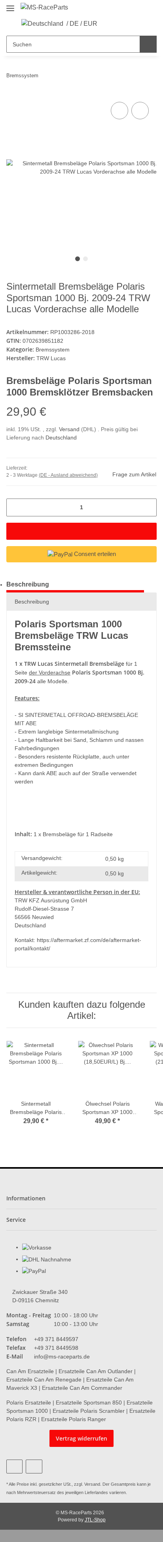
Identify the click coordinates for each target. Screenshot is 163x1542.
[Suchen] (148, 44)
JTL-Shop (95, 1520)
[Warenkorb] (133, 24)
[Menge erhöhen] (147, 507)
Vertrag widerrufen (81, 1438)
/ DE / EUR (81, 23)
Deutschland (61, 437)
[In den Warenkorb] (81, 531)
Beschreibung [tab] (27, 584)
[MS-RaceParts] (44, 7)
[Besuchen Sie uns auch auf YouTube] (14, 1466)
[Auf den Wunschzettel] (140, 110)
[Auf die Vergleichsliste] (119, 110)
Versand (70, 429)
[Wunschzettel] (121, 24)
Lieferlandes (96, 1492)
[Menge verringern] (15, 507)
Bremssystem (53, 349)
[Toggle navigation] (10, 5)
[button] (108, 24)
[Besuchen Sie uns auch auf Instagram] (34, 1466)
